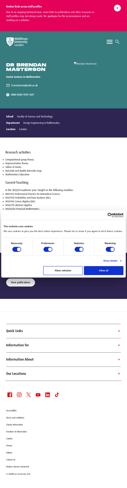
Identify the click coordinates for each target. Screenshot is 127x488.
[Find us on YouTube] (38, 394)
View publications (20, 282)
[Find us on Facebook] (9, 394)
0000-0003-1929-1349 (22, 94)
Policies (9, 452)
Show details (110, 260)
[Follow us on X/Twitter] (28, 394)
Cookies (9, 438)
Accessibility (11, 410)
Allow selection (63, 270)
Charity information (14, 424)
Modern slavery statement (17, 466)
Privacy (9, 445)
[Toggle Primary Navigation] (109, 41)
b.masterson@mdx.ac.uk (24, 85)
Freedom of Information (16, 431)
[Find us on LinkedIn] (47, 394)
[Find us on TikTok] (57, 394)
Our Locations (63, 373)
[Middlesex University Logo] (17, 41)
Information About (63, 359)
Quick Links (63, 331)
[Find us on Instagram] (19, 394)
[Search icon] (117, 41)
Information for (63, 345)
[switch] (48, 249)
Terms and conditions (15, 417)
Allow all (103, 270)
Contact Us (10, 459)
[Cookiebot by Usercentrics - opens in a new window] (109, 215)
